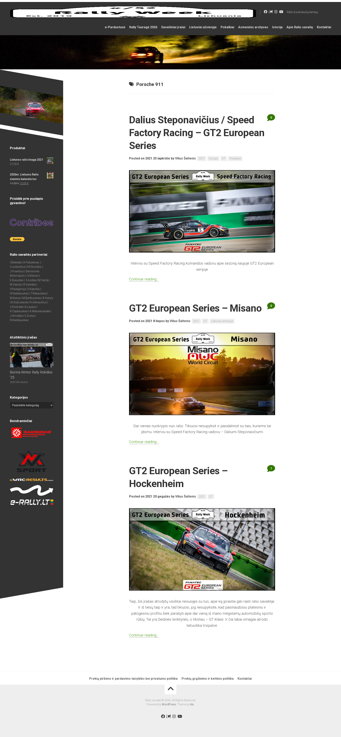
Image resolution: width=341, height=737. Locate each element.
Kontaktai (324, 27)
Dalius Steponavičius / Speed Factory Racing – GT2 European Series (196, 132)
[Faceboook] (265, 11)
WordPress (169, 704)
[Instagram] (276, 11)
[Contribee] (271, 11)
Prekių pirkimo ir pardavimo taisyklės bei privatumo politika (133, 678)
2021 (202, 158)
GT (224, 158)
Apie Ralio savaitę (300, 27)
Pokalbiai (227, 27)
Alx (192, 704)
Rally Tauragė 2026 (143, 27)
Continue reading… (144, 279)
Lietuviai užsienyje (203, 27)
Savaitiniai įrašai (173, 27)
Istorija (277, 27)
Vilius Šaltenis (185, 158)
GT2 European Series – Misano (195, 308)
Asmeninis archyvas (253, 27)
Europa (213, 158)
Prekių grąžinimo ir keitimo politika (208, 678)
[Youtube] (281, 11)
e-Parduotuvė (115, 27)
